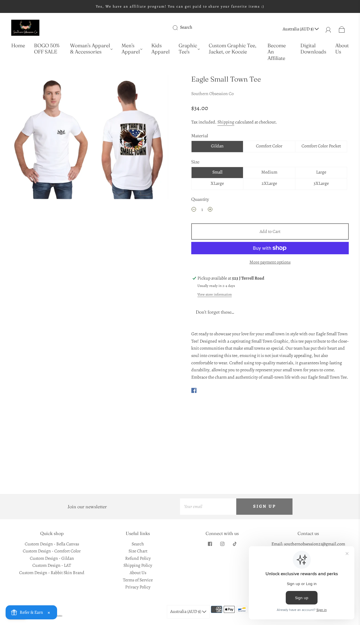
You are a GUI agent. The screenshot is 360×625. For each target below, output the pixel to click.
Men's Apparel (131, 48)
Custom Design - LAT (51, 565)
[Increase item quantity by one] (210, 210)
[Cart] (342, 29)
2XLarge (269, 183)
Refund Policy (138, 558)
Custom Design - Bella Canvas (52, 544)
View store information (214, 294)
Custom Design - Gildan (52, 558)
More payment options (270, 262)
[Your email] (208, 506)
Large (321, 172)
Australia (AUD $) (298, 29)
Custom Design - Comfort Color (52, 551)
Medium (269, 172)
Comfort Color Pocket (321, 146)
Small (217, 172)
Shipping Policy (137, 565)
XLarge (217, 183)
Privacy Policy (137, 587)
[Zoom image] (90, 138)
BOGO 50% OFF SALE (46, 48)
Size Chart (138, 551)
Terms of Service (138, 580)
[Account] (328, 29)
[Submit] (179, 27)
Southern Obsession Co (212, 94)
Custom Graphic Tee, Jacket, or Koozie (232, 48)
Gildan (217, 146)
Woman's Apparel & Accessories (90, 48)
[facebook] (210, 544)
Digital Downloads (313, 48)
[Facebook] (194, 390)
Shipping (225, 122)
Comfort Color (269, 146)
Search (186, 27)
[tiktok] (234, 544)
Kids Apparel (160, 48)
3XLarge (321, 183)
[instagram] (222, 544)
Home (18, 45)
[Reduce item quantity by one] (194, 210)
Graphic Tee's (188, 48)
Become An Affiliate (276, 51)
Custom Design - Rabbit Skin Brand (51, 573)
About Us (342, 48)
